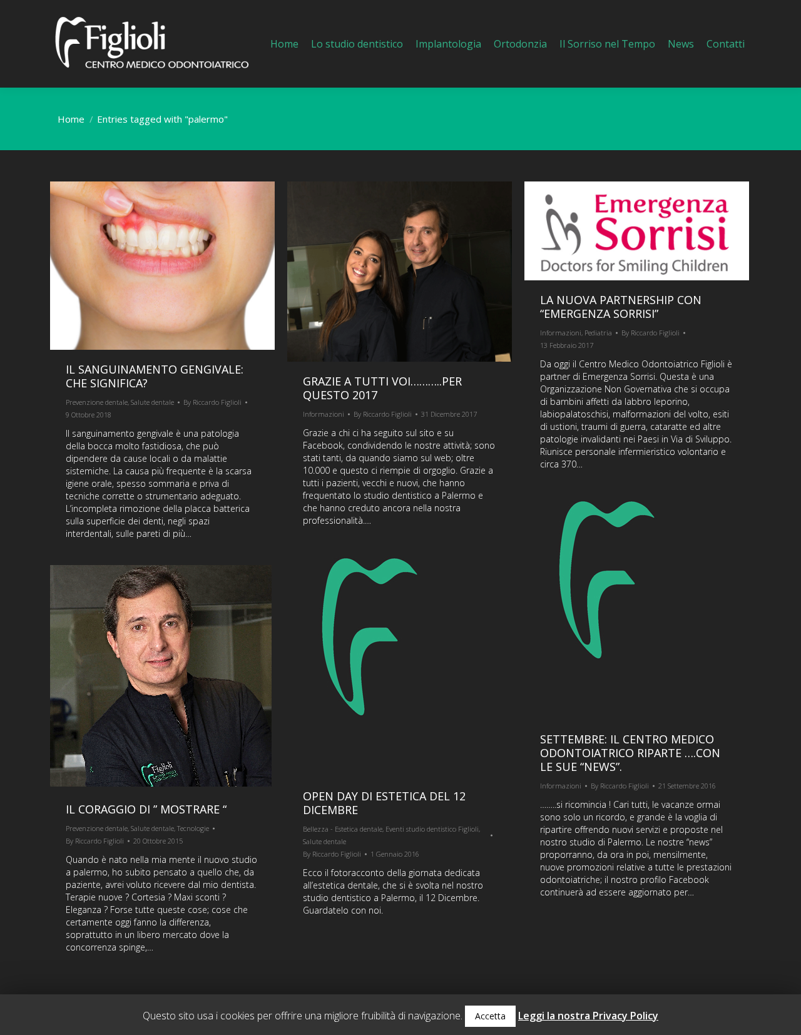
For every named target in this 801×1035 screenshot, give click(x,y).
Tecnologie (193, 828)
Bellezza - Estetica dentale (342, 829)
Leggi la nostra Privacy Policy (588, 1015)
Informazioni (323, 414)
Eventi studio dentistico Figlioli (432, 829)
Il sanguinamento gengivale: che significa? (154, 376)
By (212, 402)
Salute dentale (152, 402)
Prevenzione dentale (97, 402)
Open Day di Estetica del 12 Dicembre (384, 803)
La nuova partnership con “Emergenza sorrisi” (621, 306)
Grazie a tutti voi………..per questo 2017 (382, 388)
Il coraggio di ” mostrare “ (146, 809)
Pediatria (598, 332)
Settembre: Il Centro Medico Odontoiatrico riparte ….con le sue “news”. (630, 752)
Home (71, 119)
